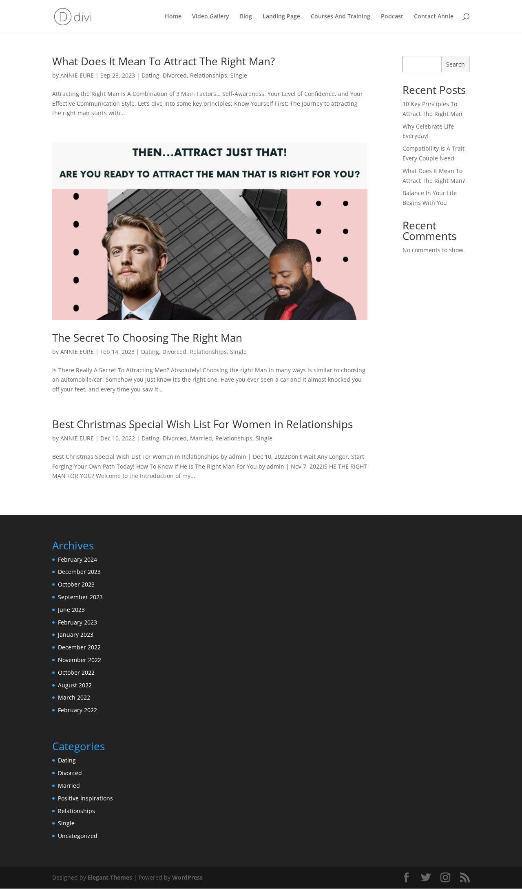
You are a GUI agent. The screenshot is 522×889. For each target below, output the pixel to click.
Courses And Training (340, 16)
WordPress (187, 877)
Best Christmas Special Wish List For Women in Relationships (202, 424)
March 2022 (74, 697)
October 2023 (76, 584)
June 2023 (71, 609)
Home (173, 16)
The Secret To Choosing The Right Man (147, 337)
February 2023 (77, 622)
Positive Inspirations (85, 798)
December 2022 (79, 647)
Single (238, 75)
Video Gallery (210, 16)
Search (455, 64)
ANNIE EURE (77, 75)
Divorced (175, 75)
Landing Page (281, 16)
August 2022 (75, 685)
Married (201, 438)
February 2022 (77, 710)
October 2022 (76, 672)
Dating (150, 75)
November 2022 (79, 660)
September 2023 (80, 597)
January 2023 (75, 634)
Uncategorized (77, 836)
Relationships (208, 75)
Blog (246, 16)
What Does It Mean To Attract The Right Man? (163, 61)
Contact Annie (433, 16)
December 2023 (79, 572)
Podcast (392, 16)
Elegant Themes (110, 877)
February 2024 (77, 559)
